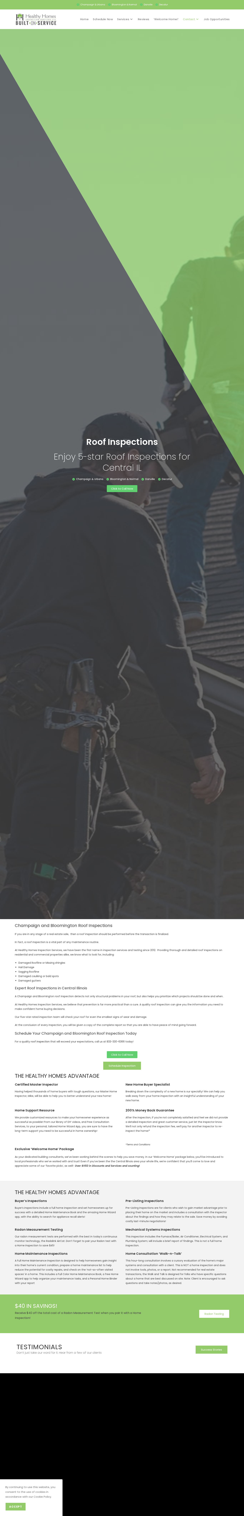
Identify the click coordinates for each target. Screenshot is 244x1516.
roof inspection (40, 1041)
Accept (15, 1507)
